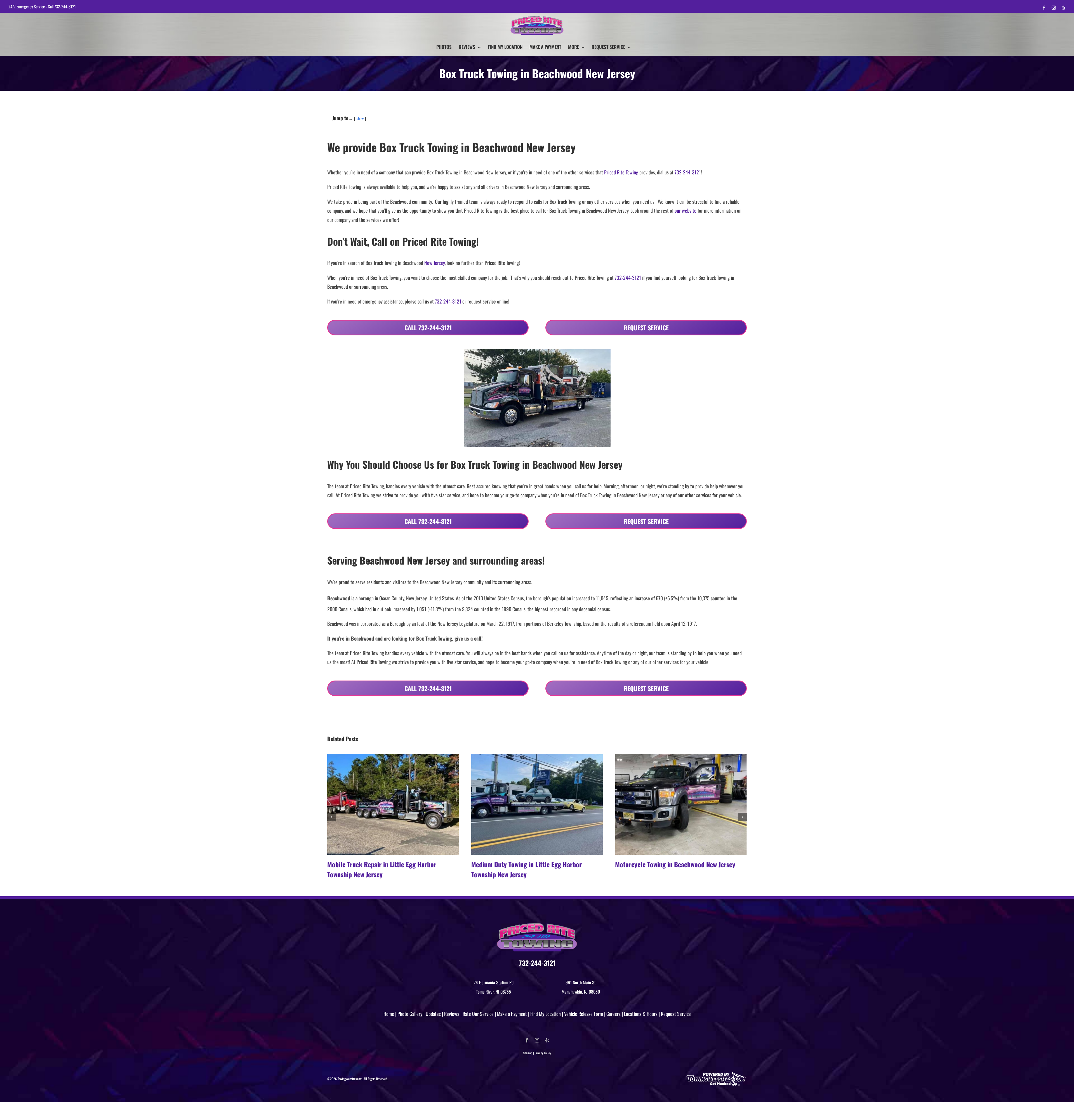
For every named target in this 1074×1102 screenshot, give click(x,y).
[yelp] (547, 1040)
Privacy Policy (543, 1053)
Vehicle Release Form (583, 1013)
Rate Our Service (478, 1013)
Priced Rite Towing (621, 172)
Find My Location (545, 1013)
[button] (331, 817)
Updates (433, 1013)
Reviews (451, 1013)
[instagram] (537, 1040)
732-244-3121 (65, 6)
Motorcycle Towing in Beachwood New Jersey (531, 864)
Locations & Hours (641, 1013)
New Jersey (434, 262)
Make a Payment (512, 1013)
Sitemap (527, 1053)
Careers (613, 1013)
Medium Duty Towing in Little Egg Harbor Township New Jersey (382, 869)
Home (388, 1013)
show (360, 118)
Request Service (676, 1013)
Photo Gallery (409, 1013)
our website (685, 210)
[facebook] (527, 1040)
